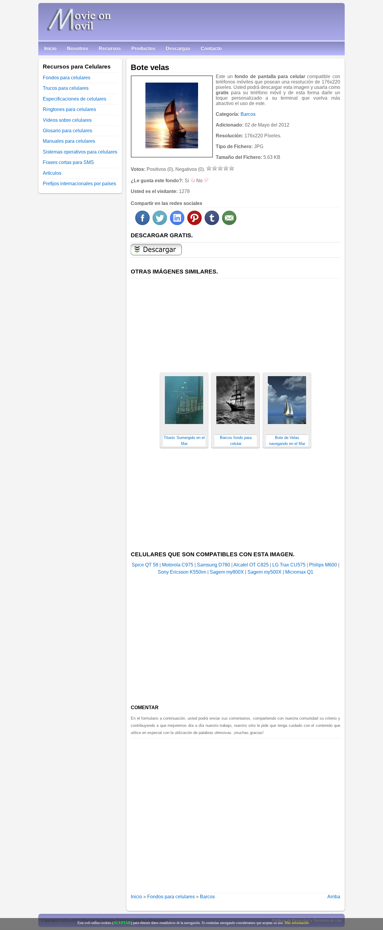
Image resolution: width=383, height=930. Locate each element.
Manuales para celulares (69, 141)
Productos (143, 48)
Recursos (110, 48)
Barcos (248, 114)
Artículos (52, 173)
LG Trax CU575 (289, 564)
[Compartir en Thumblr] (212, 223)
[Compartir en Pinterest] (194, 223)
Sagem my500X (264, 572)
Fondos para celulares (171, 896)
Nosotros (77, 48)
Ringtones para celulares (69, 109)
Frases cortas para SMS (68, 162)
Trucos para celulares (66, 88)
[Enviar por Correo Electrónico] (229, 223)
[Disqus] (235, 813)
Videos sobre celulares (67, 120)
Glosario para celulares (67, 130)
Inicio (50, 48)
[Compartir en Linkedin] (177, 223)
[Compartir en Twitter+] (160, 223)
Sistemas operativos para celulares (80, 151)
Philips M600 (323, 564)
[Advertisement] (235, 322)
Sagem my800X (227, 572)
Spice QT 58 (145, 564)
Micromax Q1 (299, 572)
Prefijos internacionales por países (79, 183)
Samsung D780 (213, 564)
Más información (297, 923)
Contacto (211, 48)
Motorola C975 (177, 564)
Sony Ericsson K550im (182, 572)
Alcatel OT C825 (251, 564)
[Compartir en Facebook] (142, 223)
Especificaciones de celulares (74, 98)
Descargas (178, 48)
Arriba (333, 896)
